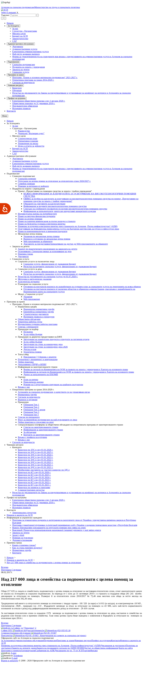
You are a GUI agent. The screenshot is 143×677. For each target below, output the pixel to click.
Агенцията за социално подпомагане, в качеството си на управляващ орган (54, 392)
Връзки (94, 650)
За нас (15, 28)
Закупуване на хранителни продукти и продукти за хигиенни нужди (56, 339)
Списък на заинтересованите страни (40, 427)
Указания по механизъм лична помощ (41, 236)
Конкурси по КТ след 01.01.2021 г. (34, 485)
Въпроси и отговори (27, 399)
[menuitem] (77, 28)
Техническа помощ (32, 352)
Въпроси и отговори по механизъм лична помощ (46, 239)
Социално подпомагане (23, 64)
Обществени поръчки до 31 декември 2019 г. (33, 103)
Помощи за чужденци (22, 538)
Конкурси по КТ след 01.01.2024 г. (34, 477)
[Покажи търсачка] (2, 18)
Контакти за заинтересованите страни (41, 435)
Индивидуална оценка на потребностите (37, 214)
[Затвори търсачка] (5, 18)
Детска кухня (29, 349)
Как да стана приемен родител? (27, 548)
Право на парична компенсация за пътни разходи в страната (46, 221)
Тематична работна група (30, 322)
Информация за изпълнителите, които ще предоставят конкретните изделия (59, 211)
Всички (4, 567)
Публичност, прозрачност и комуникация (37, 359)
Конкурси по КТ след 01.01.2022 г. (34, 482)
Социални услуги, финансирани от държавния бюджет (49, 264)
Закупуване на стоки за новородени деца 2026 (45, 347)
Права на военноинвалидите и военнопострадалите (42, 231)
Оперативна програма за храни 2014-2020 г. (33, 80)
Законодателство (20, 38)
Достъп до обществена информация (101, 648)
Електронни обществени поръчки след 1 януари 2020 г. (38, 101)
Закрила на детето (20, 69)
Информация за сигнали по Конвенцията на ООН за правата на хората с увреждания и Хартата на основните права (78, 372)
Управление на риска (28, 143)
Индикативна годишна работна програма (37, 324)
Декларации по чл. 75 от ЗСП (69, 650)
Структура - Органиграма (24, 31)
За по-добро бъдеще (32, 334)
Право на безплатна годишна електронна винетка (41, 224)
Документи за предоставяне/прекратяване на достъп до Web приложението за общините (65, 244)
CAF (14, 41)
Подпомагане (13, 62)
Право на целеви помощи (30, 219)
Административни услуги (24, 49)
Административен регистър (31, 490)
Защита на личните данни (24, 648)
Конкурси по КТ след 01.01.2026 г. (34, 472)
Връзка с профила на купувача (32, 437)
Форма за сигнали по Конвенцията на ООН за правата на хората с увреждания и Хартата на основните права (75, 369)
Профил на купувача (16, 98)
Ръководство (24, 131)
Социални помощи (27, 178)
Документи (17, 46)
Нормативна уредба (27, 394)
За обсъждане (29, 432)
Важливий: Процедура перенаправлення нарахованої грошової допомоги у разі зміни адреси (56, 530)
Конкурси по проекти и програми (34, 487)
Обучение (17, 90)
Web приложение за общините (38, 241)
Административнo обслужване (21, 44)
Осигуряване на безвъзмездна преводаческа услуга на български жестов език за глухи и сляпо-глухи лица (68, 229)
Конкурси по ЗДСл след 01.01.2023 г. (35, 457)
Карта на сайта (126, 648)
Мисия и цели (19, 33)
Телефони (18, 655)
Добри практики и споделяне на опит (36, 422)
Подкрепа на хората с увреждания (28, 67)
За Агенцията (13, 26)
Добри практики (26, 362)
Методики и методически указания (34, 279)
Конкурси (17, 88)
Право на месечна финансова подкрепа (36, 216)
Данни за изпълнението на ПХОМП (40, 374)
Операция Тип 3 (31, 412)
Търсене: (5, 15)
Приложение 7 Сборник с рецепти (39, 357)
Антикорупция (28, 650)
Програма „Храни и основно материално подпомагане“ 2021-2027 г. (45, 77)
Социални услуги (20, 72)
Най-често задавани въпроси (26, 54)
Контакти (11, 111)
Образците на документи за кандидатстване (44, 204)
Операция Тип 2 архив (34, 409)
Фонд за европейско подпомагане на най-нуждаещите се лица (47, 420)
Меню (4, 116)
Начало (10, 23)
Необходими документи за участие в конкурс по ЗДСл (44, 470)
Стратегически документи (36, 314)
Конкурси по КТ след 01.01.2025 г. (34, 475)
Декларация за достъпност (113, 645)
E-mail (14, 658)
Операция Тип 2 (31, 407)
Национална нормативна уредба (38, 309)
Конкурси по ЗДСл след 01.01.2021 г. (35, 467)
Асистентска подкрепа (29, 281)
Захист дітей (18, 535)
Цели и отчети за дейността (31, 146)
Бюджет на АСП (20, 36)
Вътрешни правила (21, 108)
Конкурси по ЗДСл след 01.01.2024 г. (35, 455)
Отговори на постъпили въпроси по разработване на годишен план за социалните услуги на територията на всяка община (82, 286)
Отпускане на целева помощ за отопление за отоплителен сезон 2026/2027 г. (54, 181)
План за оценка (30, 379)
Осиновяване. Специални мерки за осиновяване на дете (45, 251)
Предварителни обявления (25, 106)
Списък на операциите (29, 417)
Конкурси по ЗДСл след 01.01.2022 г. (35, 460)
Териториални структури (24, 512)
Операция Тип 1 (31, 404)
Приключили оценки (33, 382)
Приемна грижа (25, 254)
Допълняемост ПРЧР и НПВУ (32, 364)
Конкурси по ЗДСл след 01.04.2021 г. (35, 465)
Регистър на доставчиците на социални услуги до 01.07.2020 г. (48, 276)
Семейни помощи (26, 183)
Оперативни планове (28, 141)
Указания (27, 296)
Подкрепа (28, 332)
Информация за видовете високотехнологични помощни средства (55, 206)
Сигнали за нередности (23, 82)
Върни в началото (9, 660)
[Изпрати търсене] (37, 15)
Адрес (13, 653)
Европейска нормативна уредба (38, 312)
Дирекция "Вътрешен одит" (31, 133)
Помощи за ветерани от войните (33, 186)
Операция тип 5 (31, 414)
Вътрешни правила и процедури (38, 317)
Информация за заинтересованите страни (43, 430)
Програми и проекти (11, 650)
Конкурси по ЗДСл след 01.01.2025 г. (35, 452)
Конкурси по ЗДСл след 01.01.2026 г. (35, 450)
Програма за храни (16, 75)
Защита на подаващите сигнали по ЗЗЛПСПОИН (60, 648)
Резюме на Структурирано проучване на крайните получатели (53, 384)
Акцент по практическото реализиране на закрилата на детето (47, 249)
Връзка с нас (24, 387)
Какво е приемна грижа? (24, 545)
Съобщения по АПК (45, 650)
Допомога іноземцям (22, 540)
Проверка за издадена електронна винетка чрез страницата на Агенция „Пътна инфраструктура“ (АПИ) (67, 226)
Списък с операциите (28, 327)
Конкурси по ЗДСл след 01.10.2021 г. (35, 462)
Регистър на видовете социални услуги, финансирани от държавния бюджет (60, 266)
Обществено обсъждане (29, 319)
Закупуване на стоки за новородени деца (43, 344)
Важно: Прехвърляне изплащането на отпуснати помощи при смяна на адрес (49, 527)
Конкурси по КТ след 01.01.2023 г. (34, 480)
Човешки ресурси (15, 85)
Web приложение (31, 299)
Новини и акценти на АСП (20, 515)
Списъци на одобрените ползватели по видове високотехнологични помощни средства (65, 209)
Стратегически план (27, 138)
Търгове (87, 650)
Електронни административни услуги (30, 51)
